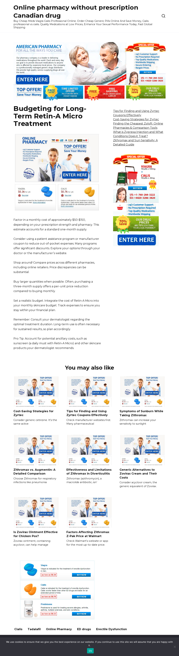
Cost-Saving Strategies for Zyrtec (136, 119)
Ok (90, 650)
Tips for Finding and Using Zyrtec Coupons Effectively (87, 413)
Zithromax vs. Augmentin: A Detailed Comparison (34, 471)
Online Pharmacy (59, 629)
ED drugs (84, 629)
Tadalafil (34, 629)
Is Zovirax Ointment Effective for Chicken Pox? (35, 534)
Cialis (18, 629)
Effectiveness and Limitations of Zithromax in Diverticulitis (89, 471)
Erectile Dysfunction (111, 629)
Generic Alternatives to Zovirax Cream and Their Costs (138, 473)
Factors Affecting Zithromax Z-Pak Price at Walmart (87, 534)
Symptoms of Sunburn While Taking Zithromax (141, 413)
